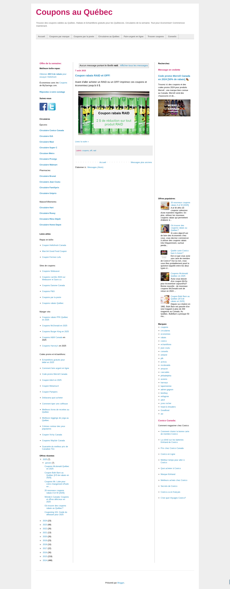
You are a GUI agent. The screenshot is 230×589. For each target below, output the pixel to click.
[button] (115, 288)
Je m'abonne (115, 306)
